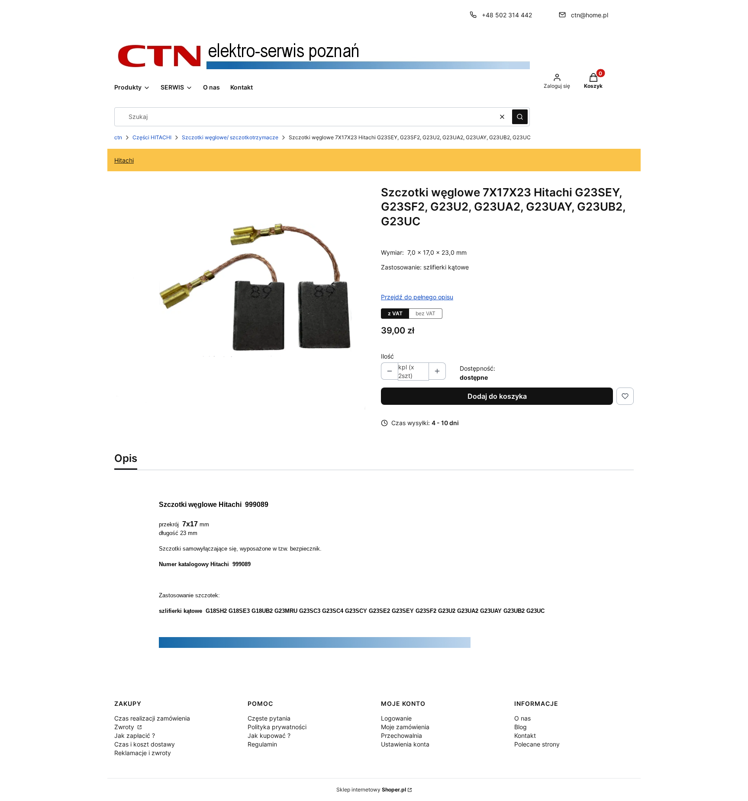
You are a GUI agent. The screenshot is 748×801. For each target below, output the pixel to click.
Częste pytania (269, 718)
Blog (520, 727)
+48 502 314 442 (507, 15)
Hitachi (124, 160)
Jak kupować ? (269, 735)
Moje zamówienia (405, 727)
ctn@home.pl (589, 15)
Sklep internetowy (371, 789)
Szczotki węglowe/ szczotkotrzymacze (230, 137)
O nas (522, 718)
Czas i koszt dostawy (144, 744)
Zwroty (125, 727)
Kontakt (525, 735)
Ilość (387, 356)
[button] (520, 116)
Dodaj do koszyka (497, 396)
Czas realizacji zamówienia (152, 718)
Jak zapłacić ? (134, 735)
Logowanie (396, 718)
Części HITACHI (151, 137)
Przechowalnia (401, 735)
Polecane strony (537, 744)
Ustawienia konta (405, 744)
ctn (118, 137)
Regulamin (262, 744)
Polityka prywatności (277, 727)
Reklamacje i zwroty (142, 752)
